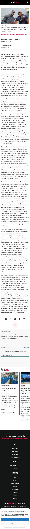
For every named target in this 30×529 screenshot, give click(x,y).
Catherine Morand (6, 45)
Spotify (15, 480)
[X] (10, 319)
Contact (15, 468)
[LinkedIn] (15, 319)
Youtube (15, 477)
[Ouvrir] (2, 2)
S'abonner (15, 448)
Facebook (15, 492)
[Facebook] (6, 319)
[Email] (24, 319)
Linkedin (15, 498)
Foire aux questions (15, 457)
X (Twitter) (15, 495)
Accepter (15, 519)
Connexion (26, 347)
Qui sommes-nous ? (15, 465)
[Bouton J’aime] (15, 324)
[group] (10, 393)
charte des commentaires (10, 338)
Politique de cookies (8, 527)
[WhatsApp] (19, 319)
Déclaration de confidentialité (19, 527)
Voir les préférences (15, 523)
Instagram (15, 489)
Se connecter (15, 454)
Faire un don (15, 451)
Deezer (15, 486)
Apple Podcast (15, 483)
